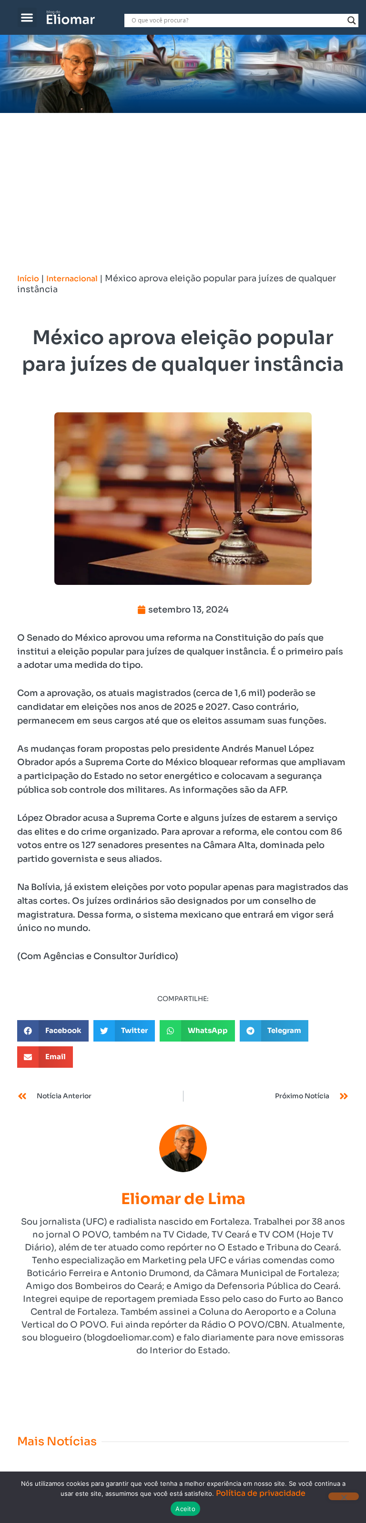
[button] (27, 17)
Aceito (185, 1509)
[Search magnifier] (351, 20)
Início (28, 279)
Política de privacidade (260, 1493)
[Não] (343, 1496)
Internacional (72, 279)
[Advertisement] (183, 184)
